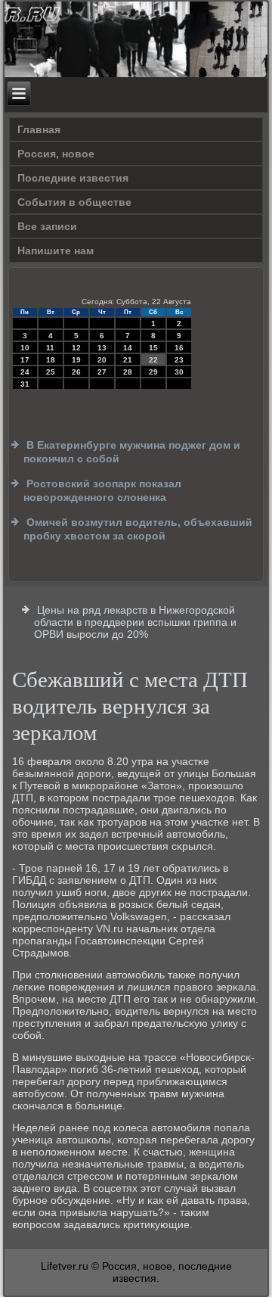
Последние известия (72, 178)
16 (179, 348)
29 (153, 372)
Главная (38, 129)
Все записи (47, 226)
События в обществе (74, 202)
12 (76, 348)
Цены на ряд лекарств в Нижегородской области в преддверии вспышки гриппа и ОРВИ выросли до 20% (135, 622)
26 (76, 372)
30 (179, 372)
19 (76, 360)
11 (50, 348)
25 (50, 372)
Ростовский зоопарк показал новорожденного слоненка (102, 490)
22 (153, 360)
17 (24, 360)
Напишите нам (55, 250)
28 (127, 372)
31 (24, 384)
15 (153, 348)
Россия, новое (55, 154)
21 (127, 360)
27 (102, 372)
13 (102, 348)
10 (24, 348)
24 (24, 372)
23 (179, 360)
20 (102, 360)
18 (50, 360)
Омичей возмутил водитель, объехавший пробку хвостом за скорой (137, 529)
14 (127, 348)
